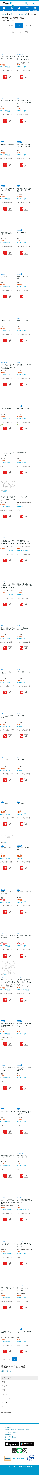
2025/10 (28, 25)
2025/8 (10, 25)
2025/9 (19, 25)
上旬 (12, 32)
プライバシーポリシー (12, 1432)
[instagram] (24, 1450)
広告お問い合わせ (10, 1437)
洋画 (3, 1390)
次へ (35, 1359)
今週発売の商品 (6, 1412)
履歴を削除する (6, 1371)
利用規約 (8, 1427)
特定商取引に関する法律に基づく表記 (17, 1430)
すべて (3, 1406)
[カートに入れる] (5, 77)
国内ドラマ (5, 1386)
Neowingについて (10, 1434)
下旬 (26, 32)
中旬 (19, 32)
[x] (14, 1450)
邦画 (3, 1382)
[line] (19, 1450)
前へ (3, 1359)
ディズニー (5, 1402)
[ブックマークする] (10, 77)
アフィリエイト (10, 1439)
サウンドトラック (7, 1398)
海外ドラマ (5, 1394)
